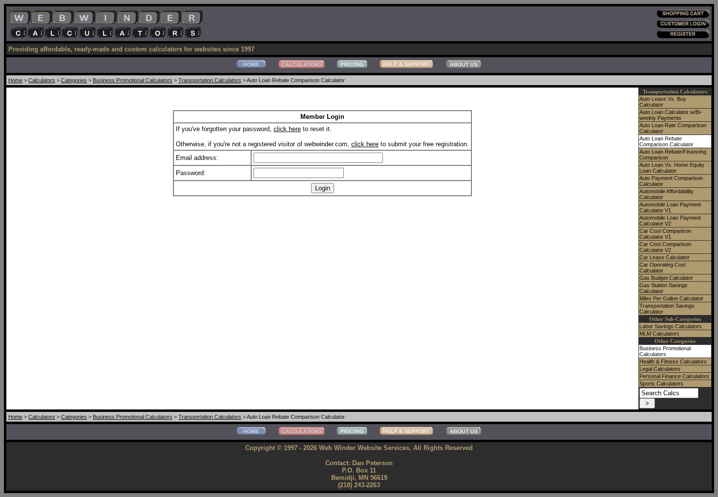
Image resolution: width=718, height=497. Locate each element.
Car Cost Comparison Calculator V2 (665, 247)
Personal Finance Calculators (674, 376)
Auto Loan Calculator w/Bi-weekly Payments (670, 115)
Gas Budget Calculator (666, 278)
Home (15, 80)
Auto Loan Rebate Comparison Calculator (666, 141)
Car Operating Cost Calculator (662, 267)
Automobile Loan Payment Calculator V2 (670, 220)
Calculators (41, 80)
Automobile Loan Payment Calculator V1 (670, 207)
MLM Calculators (659, 334)
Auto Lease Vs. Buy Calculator (662, 102)
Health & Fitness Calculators (673, 361)
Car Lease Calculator (664, 257)
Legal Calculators (659, 369)
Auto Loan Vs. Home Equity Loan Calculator (671, 168)
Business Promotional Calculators (132, 80)
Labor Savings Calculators (670, 326)
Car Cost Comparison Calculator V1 (665, 234)
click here (287, 129)
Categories (74, 80)
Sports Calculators (661, 383)
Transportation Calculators (209, 80)
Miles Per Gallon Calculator (671, 298)
